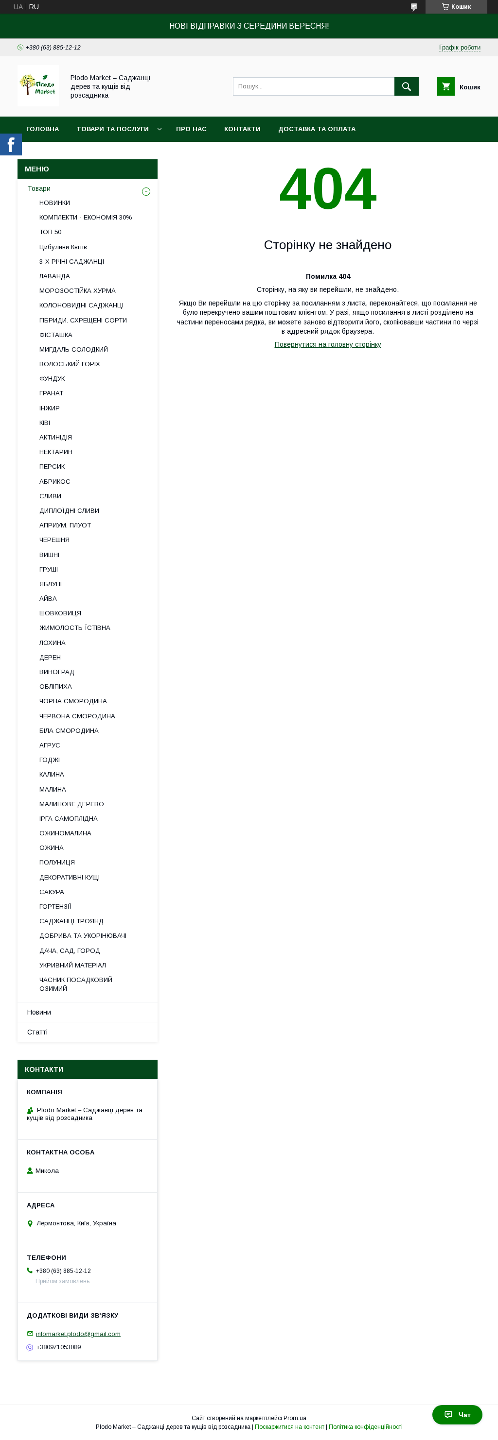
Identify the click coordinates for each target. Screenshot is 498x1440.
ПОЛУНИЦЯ (57, 862)
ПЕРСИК (52, 466)
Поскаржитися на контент (289, 1426)
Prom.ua (295, 1418)
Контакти (242, 129)
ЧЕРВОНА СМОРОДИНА (77, 716)
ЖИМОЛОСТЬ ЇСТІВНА (74, 627)
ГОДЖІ (49, 759)
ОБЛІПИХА (55, 686)
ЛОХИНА (52, 642)
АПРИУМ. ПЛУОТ (65, 525)
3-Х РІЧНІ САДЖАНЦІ (71, 261)
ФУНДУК (52, 378)
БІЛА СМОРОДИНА (69, 730)
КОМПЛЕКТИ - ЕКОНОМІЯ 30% (85, 217)
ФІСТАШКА (55, 335)
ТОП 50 (50, 232)
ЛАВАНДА (54, 276)
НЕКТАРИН (55, 452)
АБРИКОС (55, 481)
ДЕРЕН (50, 657)
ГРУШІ (48, 569)
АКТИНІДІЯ (55, 437)
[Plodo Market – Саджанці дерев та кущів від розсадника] (38, 104)
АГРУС (49, 745)
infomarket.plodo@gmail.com (78, 1333)
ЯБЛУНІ (50, 584)
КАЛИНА (51, 774)
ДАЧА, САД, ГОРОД (69, 950)
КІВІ (44, 422)
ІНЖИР (49, 408)
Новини (39, 1012)
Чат (465, 1415)
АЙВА (48, 598)
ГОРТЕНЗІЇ (55, 906)
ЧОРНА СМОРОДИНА (73, 701)
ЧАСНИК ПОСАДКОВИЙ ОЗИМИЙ (75, 984)
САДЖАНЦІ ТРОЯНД (71, 921)
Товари (39, 188)
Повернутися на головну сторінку (328, 344)
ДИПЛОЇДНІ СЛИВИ (69, 510)
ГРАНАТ (51, 393)
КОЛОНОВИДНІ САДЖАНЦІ (81, 305)
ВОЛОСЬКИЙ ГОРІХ (69, 364)
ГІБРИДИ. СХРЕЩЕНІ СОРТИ (83, 320)
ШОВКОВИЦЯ (60, 613)
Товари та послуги (112, 129)
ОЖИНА (51, 847)
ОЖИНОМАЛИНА (65, 833)
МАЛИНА (52, 789)
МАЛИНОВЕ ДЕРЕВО (71, 804)
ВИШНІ (49, 555)
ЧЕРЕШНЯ (54, 539)
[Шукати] (406, 86)
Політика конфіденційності (366, 1426)
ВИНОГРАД (56, 672)
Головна (42, 129)
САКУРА (51, 892)
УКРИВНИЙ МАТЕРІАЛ (72, 965)
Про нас (191, 129)
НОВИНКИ (54, 202)
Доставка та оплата (317, 129)
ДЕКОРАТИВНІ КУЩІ (69, 877)
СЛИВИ (50, 496)
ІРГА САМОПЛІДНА (68, 818)
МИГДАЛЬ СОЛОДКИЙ (73, 349)
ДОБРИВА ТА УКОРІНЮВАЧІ (82, 935)
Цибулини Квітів (63, 247)
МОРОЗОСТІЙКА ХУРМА (77, 290)
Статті (37, 1032)
